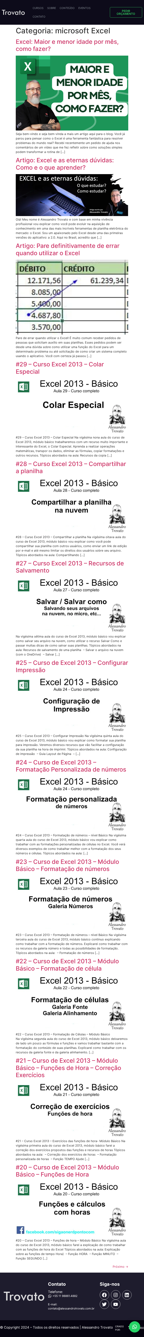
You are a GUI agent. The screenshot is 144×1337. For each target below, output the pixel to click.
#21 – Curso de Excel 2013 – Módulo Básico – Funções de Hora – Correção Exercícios (68, 1068)
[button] (134, 1327)
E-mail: (52, 1304)
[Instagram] (115, 1295)
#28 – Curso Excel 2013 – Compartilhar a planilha (71, 467)
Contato (39, 16)
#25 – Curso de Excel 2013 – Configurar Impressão (72, 666)
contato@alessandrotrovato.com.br (71, 1308)
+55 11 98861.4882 (64, 1296)
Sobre (51, 8)
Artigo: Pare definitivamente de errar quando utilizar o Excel (67, 249)
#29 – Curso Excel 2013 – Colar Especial (60, 368)
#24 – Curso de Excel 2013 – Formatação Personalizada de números (71, 766)
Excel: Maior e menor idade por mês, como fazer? (67, 45)
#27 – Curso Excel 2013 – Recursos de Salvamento (70, 567)
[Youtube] (115, 1304)
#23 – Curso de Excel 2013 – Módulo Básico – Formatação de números (67, 865)
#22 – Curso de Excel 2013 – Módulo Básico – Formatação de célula (67, 964)
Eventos (84, 8)
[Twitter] (104, 1304)
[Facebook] (104, 1295)
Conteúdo (67, 8)
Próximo (120, 1266)
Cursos (38, 8)
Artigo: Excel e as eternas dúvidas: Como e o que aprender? (65, 164)
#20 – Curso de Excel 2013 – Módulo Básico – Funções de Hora (67, 1171)
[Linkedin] (127, 1295)
